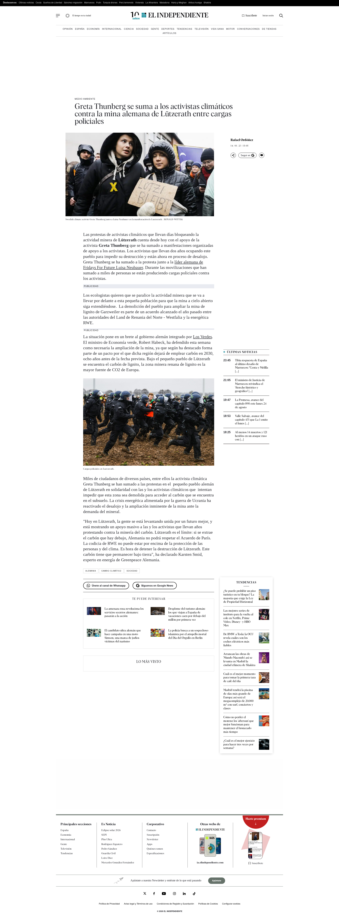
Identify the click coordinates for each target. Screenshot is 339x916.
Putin (98, 2)
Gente (155, 28)
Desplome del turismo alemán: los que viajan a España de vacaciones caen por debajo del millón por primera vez (187, 614)
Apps (149, 844)
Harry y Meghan (179, 2)
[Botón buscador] (281, 15)
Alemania (90, 571)
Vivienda (139, 2)
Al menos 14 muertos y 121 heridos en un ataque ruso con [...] (251, 436)
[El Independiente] (169, 15)
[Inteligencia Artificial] (210, 855)
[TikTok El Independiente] (194, 894)
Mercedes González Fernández (117, 862)
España (80, 28)
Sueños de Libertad (52, 2)
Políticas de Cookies (208, 903)
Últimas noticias (26, 2)
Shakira (207, 2)
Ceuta (38, 2)
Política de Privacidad (109, 903)
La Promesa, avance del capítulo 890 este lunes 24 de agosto (250, 403)
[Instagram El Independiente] (174, 894)
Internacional (112, 28)
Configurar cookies (231, 903)
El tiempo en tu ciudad (81, 15)
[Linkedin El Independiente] (184, 894)
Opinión (68, 28)
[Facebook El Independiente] (154, 894)
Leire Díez (106, 857)
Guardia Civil (108, 853)
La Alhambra (151, 2)
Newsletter (152, 839)
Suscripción (153, 834)
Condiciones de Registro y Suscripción (175, 903)
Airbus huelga (195, 2)
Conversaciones (248, 28)
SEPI (104, 834)
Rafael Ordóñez (242, 140)
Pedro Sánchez (109, 848)
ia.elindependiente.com (210, 862)
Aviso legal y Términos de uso (138, 903)
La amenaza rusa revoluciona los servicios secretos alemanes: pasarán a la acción (124, 612)
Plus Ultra (106, 839)
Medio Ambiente (85, 98)
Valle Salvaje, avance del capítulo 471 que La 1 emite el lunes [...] (251, 419)
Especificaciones (155, 853)
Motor (230, 28)
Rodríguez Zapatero (111, 844)
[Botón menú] (58, 15)
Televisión (202, 28)
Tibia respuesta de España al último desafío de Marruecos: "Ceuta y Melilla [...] (251, 366)
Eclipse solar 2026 (111, 830)
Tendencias (184, 28)
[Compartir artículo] (233, 155)
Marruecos (89, 2)
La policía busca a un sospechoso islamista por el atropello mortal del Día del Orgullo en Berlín (188, 634)
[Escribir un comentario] (261, 155)
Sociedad (142, 28)
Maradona (165, 2)
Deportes (167, 28)
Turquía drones (110, 2)
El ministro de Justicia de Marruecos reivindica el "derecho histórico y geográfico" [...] (250, 385)
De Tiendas (269, 28)
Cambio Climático (111, 571)
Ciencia (129, 28)
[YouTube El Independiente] (164, 894)
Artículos (169, 32)
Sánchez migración (73, 2)
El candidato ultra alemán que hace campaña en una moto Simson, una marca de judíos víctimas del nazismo (123, 636)
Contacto (151, 830)
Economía (93, 28)
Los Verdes (202, 336)
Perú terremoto (126, 2)
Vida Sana (217, 28)
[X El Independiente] (144, 893)
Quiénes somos (155, 848)
